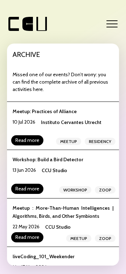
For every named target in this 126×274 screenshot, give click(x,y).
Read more (27, 140)
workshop (75, 190)
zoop (105, 190)
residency (100, 141)
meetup (68, 141)
